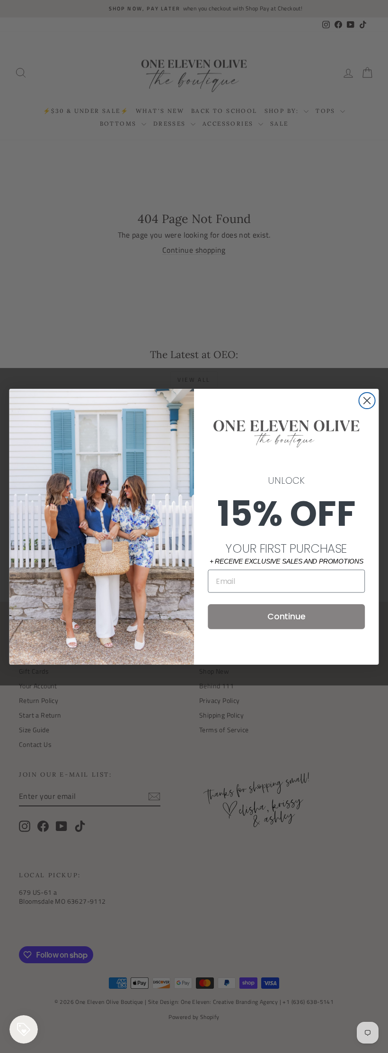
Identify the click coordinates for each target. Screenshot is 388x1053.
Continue (286, 616)
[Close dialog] (367, 401)
